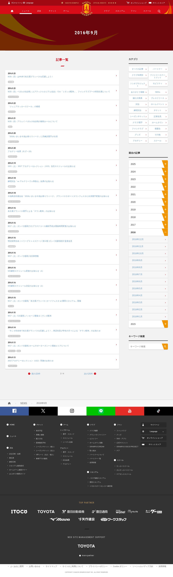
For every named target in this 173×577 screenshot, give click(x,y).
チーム (66, 11)
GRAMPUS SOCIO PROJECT (127, 446)
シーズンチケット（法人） (45, 450)
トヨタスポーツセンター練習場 (101, 486)
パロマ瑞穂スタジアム (98, 478)
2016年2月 (137, 309)
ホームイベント (14, 321)
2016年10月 (138, 253)
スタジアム (120, 11)
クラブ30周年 (137, 75)
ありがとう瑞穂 (137, 92)
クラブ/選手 (138, 123)
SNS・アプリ (121, 438)
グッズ (11, 306)
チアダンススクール (124, 474)
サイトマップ (51, 566)
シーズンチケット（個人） (45, 446)
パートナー (157, 69)
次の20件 (88, 374)
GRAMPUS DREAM (97, 446)
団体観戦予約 (41, 443)
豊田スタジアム (95, 482)
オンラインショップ (139, 3)
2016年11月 (137, 246)
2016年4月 (137, 295)
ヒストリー (94, 438)
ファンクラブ (13, 97)
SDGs (157, 92)
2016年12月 (138, 239)
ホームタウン (13, 142)
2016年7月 (137, 274)
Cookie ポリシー (120, 566)
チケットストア (159, 3)
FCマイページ (17, 3)
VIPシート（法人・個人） (45, 454)
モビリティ (157, 84)
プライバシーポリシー (98, 566)
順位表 (11, 458)
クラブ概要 (94, 430)
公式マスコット (122, 443)
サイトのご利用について (72, 566)
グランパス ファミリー (98, 435)
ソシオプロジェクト (137, 85)
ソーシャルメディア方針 (142, 566)
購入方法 (39, 438)
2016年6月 (137, 281)
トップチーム (65, 430)
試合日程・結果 (15, 454)
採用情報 (93, 462)
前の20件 (35, 374)
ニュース (25, 11)
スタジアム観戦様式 (16, 466)
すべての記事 (137, 69)
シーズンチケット (137, 116)
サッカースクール (123, 466)
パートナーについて (97, 454)
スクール (147, 11)
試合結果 (66, 460)
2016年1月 (137, 316)
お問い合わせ (34, 566)
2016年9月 (137, 260)
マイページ (154, 425)
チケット (52, 11)
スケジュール (68, 438)
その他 (11, 82)
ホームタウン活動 (96, 443)
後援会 (157, 129)
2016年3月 (137, 302)
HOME (12, 425)
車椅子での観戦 (41, 458)
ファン (134, 11)
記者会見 (12, 246)
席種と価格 (40, 435)
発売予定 (39, 430)
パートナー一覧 (95, 458)
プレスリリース (14, 201)
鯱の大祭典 (137, 98)
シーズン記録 (68, 442)
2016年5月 (137, 288)
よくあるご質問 (17, 566)
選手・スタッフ (68, 434)
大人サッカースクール (125, 470)
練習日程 (12, 462)
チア (118, 450)
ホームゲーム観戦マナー (18, 470)
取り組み (93, 450)
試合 (39, 11)
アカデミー (13, 156)
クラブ (107, 11)
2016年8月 (137, 267)
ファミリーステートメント (157, 76)
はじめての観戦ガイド (17, 474)
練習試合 (12, 186)
